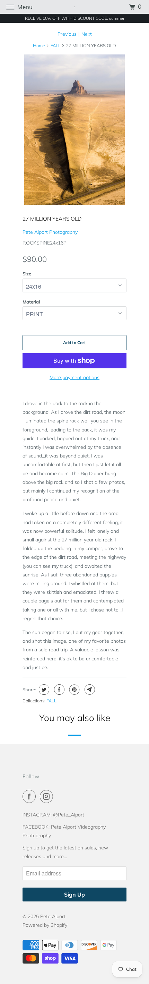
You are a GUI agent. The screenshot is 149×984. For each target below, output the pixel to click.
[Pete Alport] (74, 7)
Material (31, 302)
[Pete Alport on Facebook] (30, 796)
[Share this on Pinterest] (74, 689)
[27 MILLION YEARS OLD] (74, 129)
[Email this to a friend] (89, 689)
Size (27, 273)
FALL (56, 45)
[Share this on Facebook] (58, 689)
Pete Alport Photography (50, 232)
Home (39, 45)
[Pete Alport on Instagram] (48, 796)
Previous (67, 34)
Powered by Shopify (45, 925)
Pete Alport (52, 916)
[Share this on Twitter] (43, 689)
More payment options (74, 377)
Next (86, 34)
